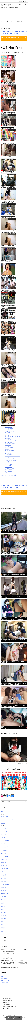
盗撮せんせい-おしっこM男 (10, 440)
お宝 (3, 837)
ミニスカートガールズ (9, 465)
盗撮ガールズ (7, 446)
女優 (3, 881)
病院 (3, 903)
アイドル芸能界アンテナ (10, 434)
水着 (3, 896)
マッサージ (5, 865)
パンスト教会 (7, 462)
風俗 (3, 924)
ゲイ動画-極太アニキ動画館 (10, 460)
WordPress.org (4, 982)
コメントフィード (5, 980)
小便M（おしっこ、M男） (10, 435)
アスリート (4, 816)
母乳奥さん (7, 457)
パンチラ (4, 859)
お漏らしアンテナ (8, 429)
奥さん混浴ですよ (8, 454)
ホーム (3, 21)
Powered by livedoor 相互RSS (9, 475)
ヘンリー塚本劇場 (8, 467)
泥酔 (3, 900)
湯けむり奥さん (8, 445)
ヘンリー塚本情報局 (9, 428)
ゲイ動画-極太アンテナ (9, 431)
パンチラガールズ (8, 453)
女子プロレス (5, 884)
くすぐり (4, 850)
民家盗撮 (4, 893)
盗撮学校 (6, 472)
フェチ (4, 862)
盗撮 (3, 909)
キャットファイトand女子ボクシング (12, 456)
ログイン (3, 976)
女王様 (3, 887)
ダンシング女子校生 (9, 469)
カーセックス (5, 840)
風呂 (3, 928)
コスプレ (4, 853)
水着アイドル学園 (8, 464)
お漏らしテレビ (8, 439)
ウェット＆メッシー (7, 820)
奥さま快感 (7, 449)
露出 (3, 918)
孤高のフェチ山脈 (8, 471)
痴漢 (3, 906)
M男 (2, 811)
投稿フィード (4, 978)
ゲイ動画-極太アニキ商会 (10, 443)
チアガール (4, 856)
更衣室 (4, 890)
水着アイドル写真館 (9, 447)
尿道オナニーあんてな (9, 442)
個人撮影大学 (7, 438)
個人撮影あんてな (8, 427)
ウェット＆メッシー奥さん (10, 458)
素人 (3, 912)
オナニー (4, 831)
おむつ (4, 834)
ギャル (3, 843)
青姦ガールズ (7, 451)
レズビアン (4, 868)
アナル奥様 (7, 461)
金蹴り (3, 915)
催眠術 (3, 878)
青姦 (3, 921)
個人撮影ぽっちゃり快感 (10, 450)
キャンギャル (5, 847)
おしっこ (3, 823)
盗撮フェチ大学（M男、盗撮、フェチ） (13, 436)
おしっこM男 (7, 432)
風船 (3, 931)
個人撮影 (4, 875)
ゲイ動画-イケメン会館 (9, 468)
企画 (3, 871)
